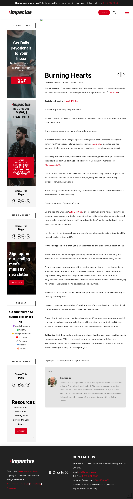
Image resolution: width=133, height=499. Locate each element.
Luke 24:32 (113, 92)
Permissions (11, 488)
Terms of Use (24, 484)
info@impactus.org (87, 472)
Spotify (22, 329)
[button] (114, 12)
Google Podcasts (23, 333)
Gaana (23, 348)
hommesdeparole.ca (28, 471)
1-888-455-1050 (110, 3)
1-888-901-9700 (90, 476)
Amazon (23, 341)
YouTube (23, 337)
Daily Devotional (52, 82)
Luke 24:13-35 (71, 101)
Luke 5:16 (97, 144)
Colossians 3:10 (52, 165)
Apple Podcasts (22, 326)
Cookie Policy (35, 484)
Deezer (22, 344)
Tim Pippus (64, 82)
